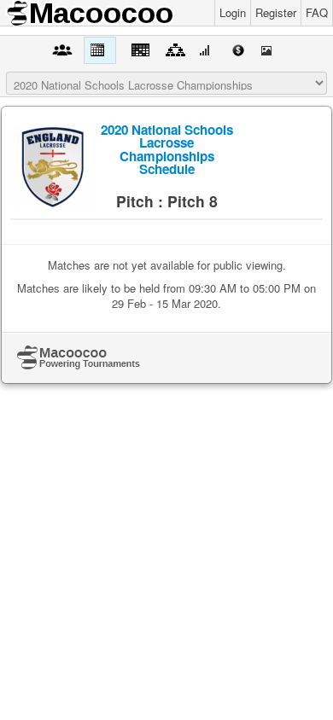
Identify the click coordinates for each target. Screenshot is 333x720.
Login (232, 12)
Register (275, 12)
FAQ (317, 12)
